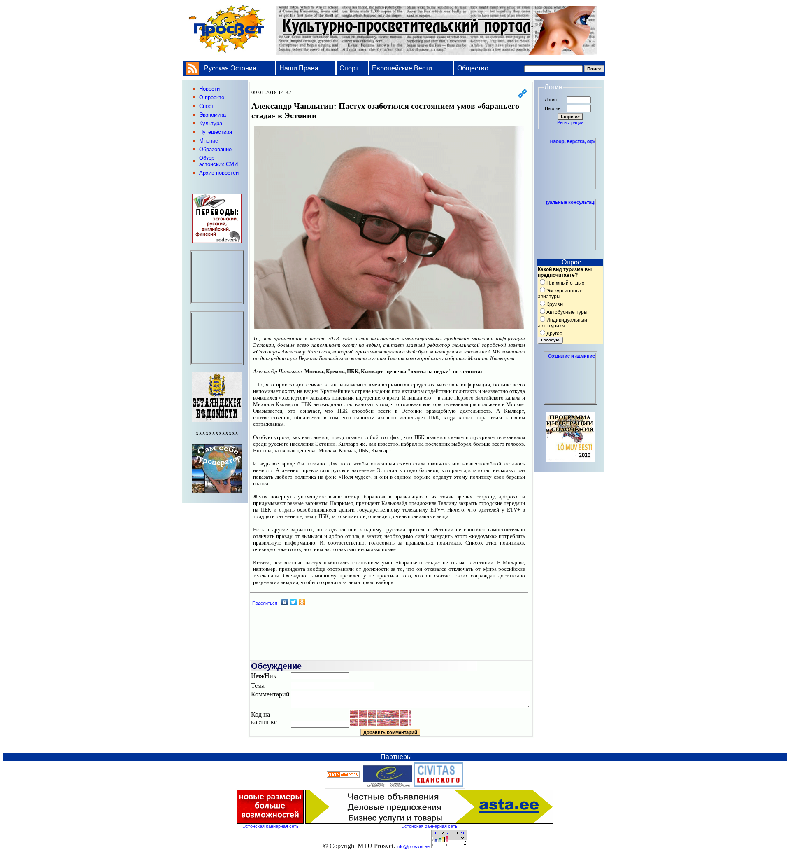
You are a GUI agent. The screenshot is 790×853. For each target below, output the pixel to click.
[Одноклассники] (302, 602)
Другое (554, 334)
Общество (472, 68)
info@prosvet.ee (413, 846)
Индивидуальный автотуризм (562, 323)
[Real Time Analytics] (343, 776)
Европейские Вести (402, 68)
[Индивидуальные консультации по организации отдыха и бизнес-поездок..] (570, 247)
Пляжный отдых (565, 283)
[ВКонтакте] (285, 602)
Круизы (555, 304)
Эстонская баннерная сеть (270, 826)
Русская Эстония (230, 68)
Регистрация (570, 122)
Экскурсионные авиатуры (560, 293)
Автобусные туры (567, 312)
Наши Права (299, 68)
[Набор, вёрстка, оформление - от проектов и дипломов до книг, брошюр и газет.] (570, 186)
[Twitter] (293, 602)
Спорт (348, 68)
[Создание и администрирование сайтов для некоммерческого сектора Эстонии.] (570, 401)
